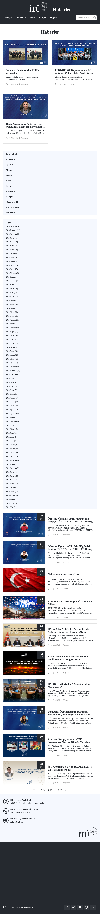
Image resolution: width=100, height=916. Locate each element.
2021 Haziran (12, 468)
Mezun (9, 170)
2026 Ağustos (12, 226)
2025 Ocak (11, 300)
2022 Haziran (12, 421)
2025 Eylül (12, 269)
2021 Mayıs (12, 472)
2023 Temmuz (13, 371)
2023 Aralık (12, 351)
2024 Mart (11, 339)
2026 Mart (11, 246)
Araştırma (10, 191)
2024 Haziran (12, 328)
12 (37, 790)
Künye (42, 17)
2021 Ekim (12, 453)
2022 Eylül (12, 410)
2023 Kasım (12, 355)
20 (65, 790)
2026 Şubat (12, 250)
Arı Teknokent (12, 207)
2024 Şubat (12, 343)
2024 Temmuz (13, 324)
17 (54, 790)
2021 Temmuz (13, 464)
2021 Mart (11, 480)
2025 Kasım (12, 261)
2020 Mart (11, 507)
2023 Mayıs (12, 378)
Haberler (21, 17)
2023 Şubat (11, 390)
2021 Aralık (12, 445)
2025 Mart (11, 293)
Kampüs (9, 197)
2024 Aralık (12, 304)
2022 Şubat (11, 437)
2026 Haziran (12, 234)
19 (61, 790)
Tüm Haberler (12, 154)
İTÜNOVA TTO (13, 213)
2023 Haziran (12, 375)
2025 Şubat (12, 296)
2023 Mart (11, 386)
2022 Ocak (11, 441)
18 (58, 790)
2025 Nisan (12, 289)
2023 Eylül (12, 363)
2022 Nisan (12, 429)
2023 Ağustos (12, 367)
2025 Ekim (12, 265)
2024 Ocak (11, 347)
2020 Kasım (12, 495)
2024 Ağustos (12, 320)
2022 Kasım (12, 402)
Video (32, 17)
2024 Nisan (12, 335)
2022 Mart (11, 433)
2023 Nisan (11, 382)
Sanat (8, 181)
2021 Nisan (12, 476)
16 (51, 790)
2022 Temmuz (12, 417)
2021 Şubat (12, 484)
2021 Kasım (12, 449)
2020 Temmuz (12, 499)
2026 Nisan (12, 242)
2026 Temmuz (13, 230)
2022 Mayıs (12, 425)
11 (34, 790)
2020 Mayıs (11, 503)
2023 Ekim (12, 359)
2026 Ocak (11, 254)
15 (48, 790)
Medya (9, 175)
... (31, 790)
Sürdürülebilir (12, 202)
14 (44, 790)
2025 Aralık (12, 257)
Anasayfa (7, 17)
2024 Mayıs (12, 332)
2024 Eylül (12, 316)
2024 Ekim (12, 312)
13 (41, 790)
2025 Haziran (12, 281)
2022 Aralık (12, 398)
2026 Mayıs (12, 238)
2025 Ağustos (12, 273)
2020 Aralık (12, 492)
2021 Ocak (11, 488)
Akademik (10, 159)
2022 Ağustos (12, 414)
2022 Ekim (12, 406)
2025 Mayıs (12, 285)
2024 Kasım (12, 308)
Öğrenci (9, 165)
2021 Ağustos (12, 460)
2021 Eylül (12, 456)
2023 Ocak (11, 394)
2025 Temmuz (13, 277)
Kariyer (9, 186)
